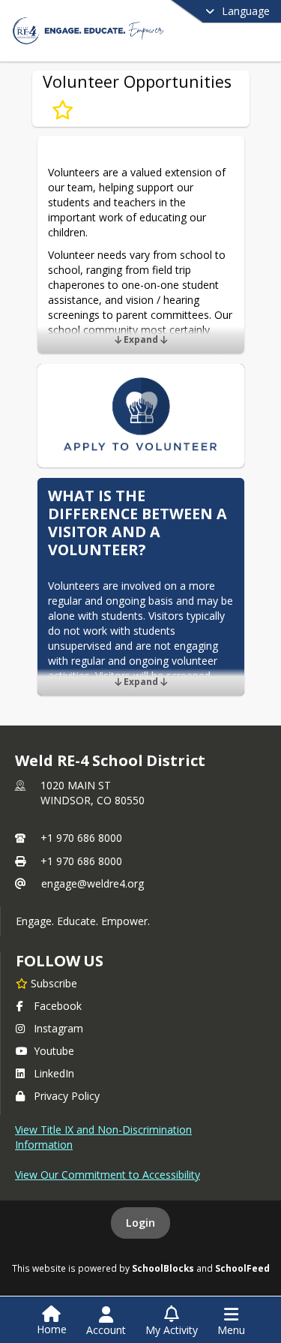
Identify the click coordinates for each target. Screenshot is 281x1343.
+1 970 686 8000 (81, 838)
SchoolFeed (242, 1268)
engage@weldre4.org (92, 883)
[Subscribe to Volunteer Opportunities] (62, 110)
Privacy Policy (67, 1096)
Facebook (58, 1006)
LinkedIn (54, 1073)
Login (140, 1222)
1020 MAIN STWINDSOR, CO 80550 (92, 792)
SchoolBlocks (163, 1268)
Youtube (54, 1051)
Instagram (58, 1028)
